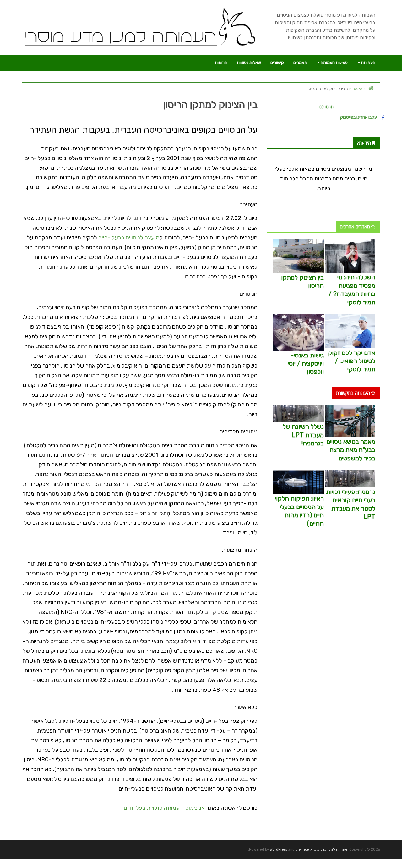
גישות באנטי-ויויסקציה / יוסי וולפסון (306, 364)
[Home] (370, 88)
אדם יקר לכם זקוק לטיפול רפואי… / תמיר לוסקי (351, 361)
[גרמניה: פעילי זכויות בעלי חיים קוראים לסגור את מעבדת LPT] (350, 478)
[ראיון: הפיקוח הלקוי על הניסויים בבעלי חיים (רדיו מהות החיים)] (298, 482)
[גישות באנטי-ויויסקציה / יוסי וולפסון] (298, 332)
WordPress (278, 849)
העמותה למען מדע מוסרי (329, 849)
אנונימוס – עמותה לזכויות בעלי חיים (164, 807)
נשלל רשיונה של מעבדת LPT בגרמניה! (303, 435)
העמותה (367, 62)
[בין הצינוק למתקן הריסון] (298, 255)
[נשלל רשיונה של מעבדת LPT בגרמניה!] (298, 413)
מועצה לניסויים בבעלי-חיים (129, 237)
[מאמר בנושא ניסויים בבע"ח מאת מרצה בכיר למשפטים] (350, 421)
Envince (302, 849)
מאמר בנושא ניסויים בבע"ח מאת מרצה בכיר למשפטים (350, 450)
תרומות (221, 62)
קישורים (277, 62)
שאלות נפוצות (249, 62)
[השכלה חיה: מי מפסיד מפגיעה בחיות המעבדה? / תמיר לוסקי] (350, 255)
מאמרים (300, 62)
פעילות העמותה (334, 62)
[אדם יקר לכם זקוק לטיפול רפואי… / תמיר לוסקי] (350, 331)
